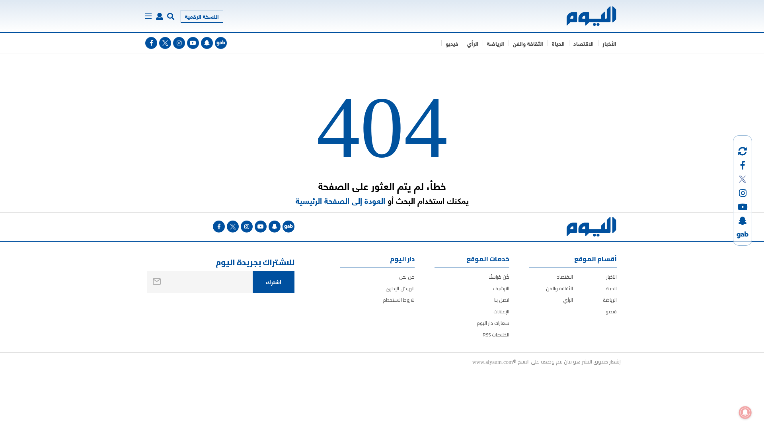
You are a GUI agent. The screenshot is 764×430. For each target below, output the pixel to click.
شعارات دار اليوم (493, 323)
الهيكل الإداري (400, 288)
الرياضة (495, 43)
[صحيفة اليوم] (584, 16)
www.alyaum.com (492, 361)
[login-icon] (159, 16)
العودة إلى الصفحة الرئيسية (340, 200)
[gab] (221, 43)
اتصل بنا (501, 300)
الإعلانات (501, 311)
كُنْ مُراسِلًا (499, 276)
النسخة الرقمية (202, 16)
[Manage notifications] (745, 412)
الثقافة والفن (528, 43)
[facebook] (151, 43)
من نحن (407, 276)
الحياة (558, 43)
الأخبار (609, 43)
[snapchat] (207, 43)
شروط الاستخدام (399, 300)
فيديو (452, 43)
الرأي (472, 43)
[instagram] (179, 43)
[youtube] (193, 43)
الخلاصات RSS (496, 334)
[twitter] (165, 43)
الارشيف (501, 288)
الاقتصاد (583, 43)
